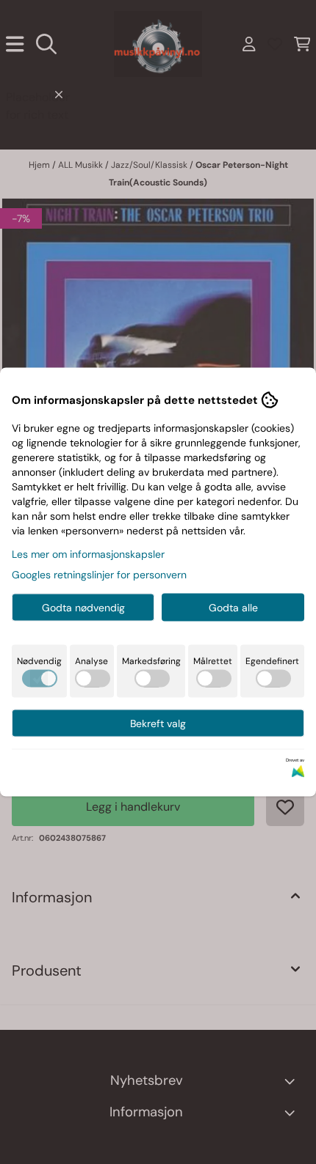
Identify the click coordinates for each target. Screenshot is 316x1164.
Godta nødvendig (83, 607)
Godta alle (233, 607)
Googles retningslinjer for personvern (99, 574)
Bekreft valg (158, 723)
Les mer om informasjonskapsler (88, 554)
